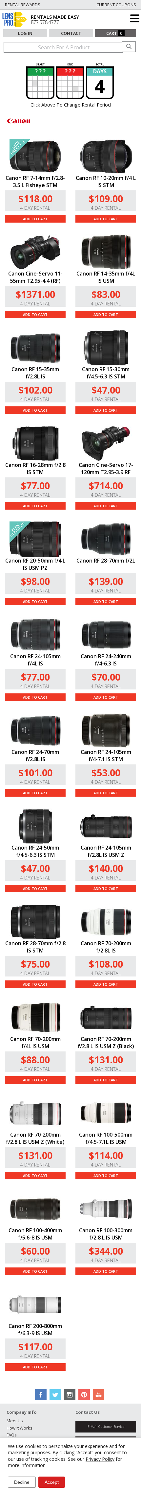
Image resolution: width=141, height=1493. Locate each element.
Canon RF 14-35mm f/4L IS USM (105, 277)
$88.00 (35, 1059)
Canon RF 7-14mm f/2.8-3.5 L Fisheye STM (35, 181)
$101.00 (35, 772)
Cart (114, 33)
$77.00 (35, 485)
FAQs (12, 1435)
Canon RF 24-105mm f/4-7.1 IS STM (106, 755)
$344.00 (106, 1250)
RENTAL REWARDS (22, 5)
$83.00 (105, 294)
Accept (52, 1482)
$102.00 (35, 389)
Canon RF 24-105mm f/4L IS (35, 660)
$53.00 (105, 772)
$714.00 (106, 485)
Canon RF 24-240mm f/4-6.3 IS (106, 660)
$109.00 (106, 198)
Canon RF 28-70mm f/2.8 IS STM (35, 947)
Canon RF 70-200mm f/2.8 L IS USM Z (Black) (106, 1042)
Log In (25, 33)
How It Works (19, 1428)
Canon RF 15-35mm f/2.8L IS (35, 373)
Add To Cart (35, 218)
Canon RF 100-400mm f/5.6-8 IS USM (35, 1234)
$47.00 (105, 389)
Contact (71, 33)
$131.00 (106, 1059)
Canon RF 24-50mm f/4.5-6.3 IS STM (35, 851)
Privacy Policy (100, 1459)
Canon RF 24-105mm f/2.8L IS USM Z (106, 851)
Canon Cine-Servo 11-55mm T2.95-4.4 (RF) (35, 277)
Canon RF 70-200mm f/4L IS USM (35, 1042)
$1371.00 (35, 294)
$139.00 (106, 581)
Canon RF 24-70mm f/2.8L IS (35, 755)
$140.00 (106, 868)
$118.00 (35, 198)
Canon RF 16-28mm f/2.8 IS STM (35, 468)
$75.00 (35, 963)
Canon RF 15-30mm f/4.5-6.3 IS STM (106, 373)
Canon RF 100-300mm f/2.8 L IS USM (105, 1234)
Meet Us (15, 1421)
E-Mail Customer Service (106, 1426)
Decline (22, 1482)
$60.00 (35, 1250)
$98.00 (35, 581)
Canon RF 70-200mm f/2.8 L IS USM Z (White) (35, 1138)
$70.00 (105, 676)
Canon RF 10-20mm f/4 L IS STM (106, 181)
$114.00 (106, 1155)
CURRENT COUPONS (116, 5)
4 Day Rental (35, 208)
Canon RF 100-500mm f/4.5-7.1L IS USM (105, 1138)
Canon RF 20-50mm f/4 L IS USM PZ (35, 564)
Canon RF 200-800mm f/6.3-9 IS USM (35, 1329)
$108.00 (106, 963)
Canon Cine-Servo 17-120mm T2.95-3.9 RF (106, 468)
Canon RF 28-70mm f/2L (105, 560)
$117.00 (35, 1346)
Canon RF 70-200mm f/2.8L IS (106, 947)
